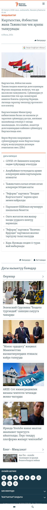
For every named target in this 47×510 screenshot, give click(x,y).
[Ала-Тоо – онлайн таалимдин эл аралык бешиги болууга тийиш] (10, 458)
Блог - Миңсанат (14, 449)
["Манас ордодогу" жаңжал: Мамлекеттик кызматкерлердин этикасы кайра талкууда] (23, 331)
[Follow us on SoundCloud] (32, 477)
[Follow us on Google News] (27, 477)
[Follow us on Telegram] (21, 477)
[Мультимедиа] (14, 507)
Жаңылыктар (9, 15)
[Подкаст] (15, 483)
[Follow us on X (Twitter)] (9, 477)
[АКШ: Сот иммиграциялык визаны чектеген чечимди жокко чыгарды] (23, 374)
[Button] (40, 40)
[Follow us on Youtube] (15, 477)
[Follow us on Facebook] (4, 477)
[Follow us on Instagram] (38, 477)
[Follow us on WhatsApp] (4, 483)
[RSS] (9, 483)
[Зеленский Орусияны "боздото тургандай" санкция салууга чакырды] (23, 292)
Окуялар (9, 276)
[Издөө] (32, 507)
